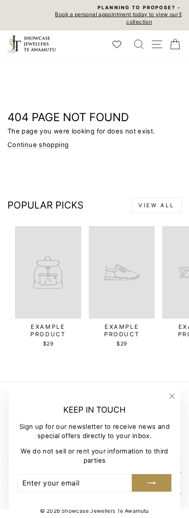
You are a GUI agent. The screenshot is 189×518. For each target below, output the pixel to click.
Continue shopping (38, 145)
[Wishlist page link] (121, 44)
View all (156, 205)
